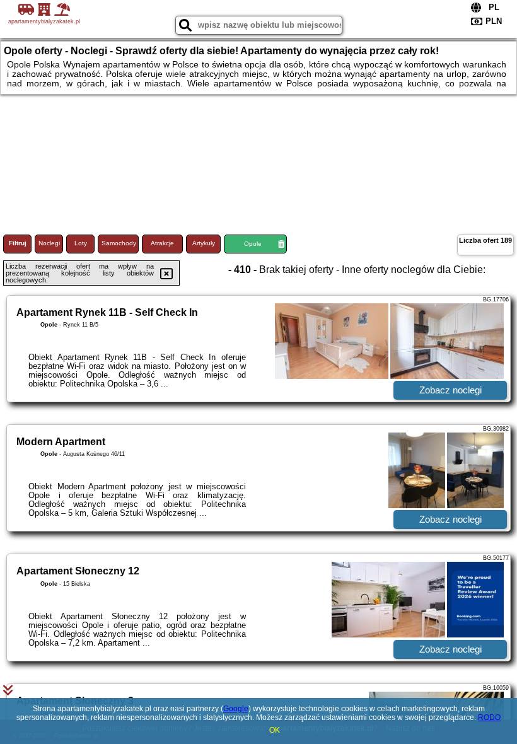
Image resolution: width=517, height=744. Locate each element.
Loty (80, 243)
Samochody (119, 243)
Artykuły (203, 243)
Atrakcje (162, 243)
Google (235, 708)
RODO (489, 717)
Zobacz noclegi (450, 390)
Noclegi (49, 243)
